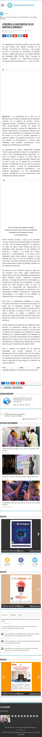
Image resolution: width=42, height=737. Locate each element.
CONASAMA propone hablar (12, 13)
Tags (19, 615)
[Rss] (17, 730)
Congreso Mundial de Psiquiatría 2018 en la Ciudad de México (14, 414)
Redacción (6, 30)
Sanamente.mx (14, 49)
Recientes (13, 615)
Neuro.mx (25, 49)
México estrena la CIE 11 (30, 418)
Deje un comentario (9, 32)
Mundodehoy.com (31, 727)
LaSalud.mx (13, 370)
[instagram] (24, 730)
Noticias (8, 17)
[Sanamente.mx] (21, 4)
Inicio (3, 17)
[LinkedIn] (22, 730)
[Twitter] (20, 730)
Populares (5, 615)
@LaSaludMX (5, 707)
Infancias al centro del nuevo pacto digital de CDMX (20, 477)
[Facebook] (18, 730)
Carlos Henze (6, 732)
